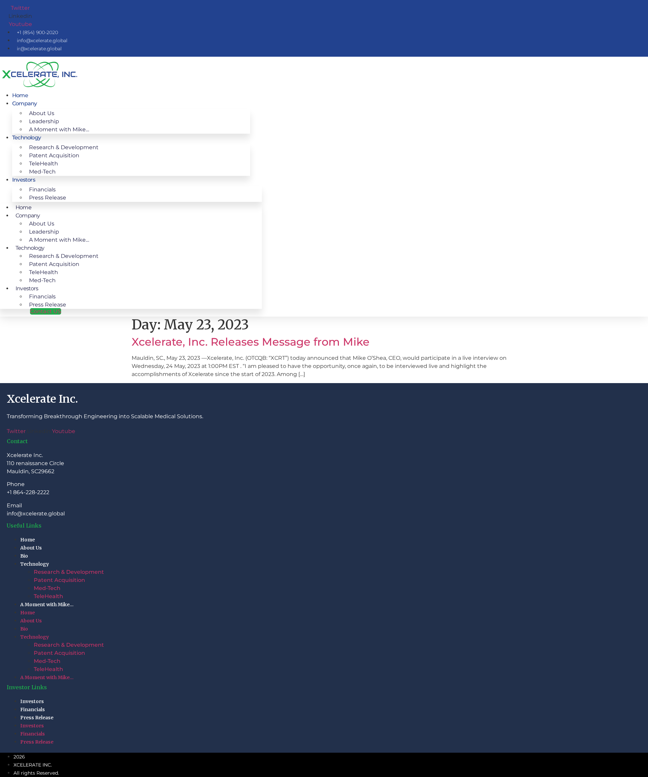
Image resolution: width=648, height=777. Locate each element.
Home (20, 95)
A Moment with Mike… (59, 129)
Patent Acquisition (59, 580)
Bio (24, 556)
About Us (31, 548)
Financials (32, 709)
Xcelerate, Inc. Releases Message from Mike (251, 341)
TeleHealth (48, 596)
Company (24, 103)
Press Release (47, 197)
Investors (23, 180)
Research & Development (69, 572)
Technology (34, 564)
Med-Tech (42, 171)
